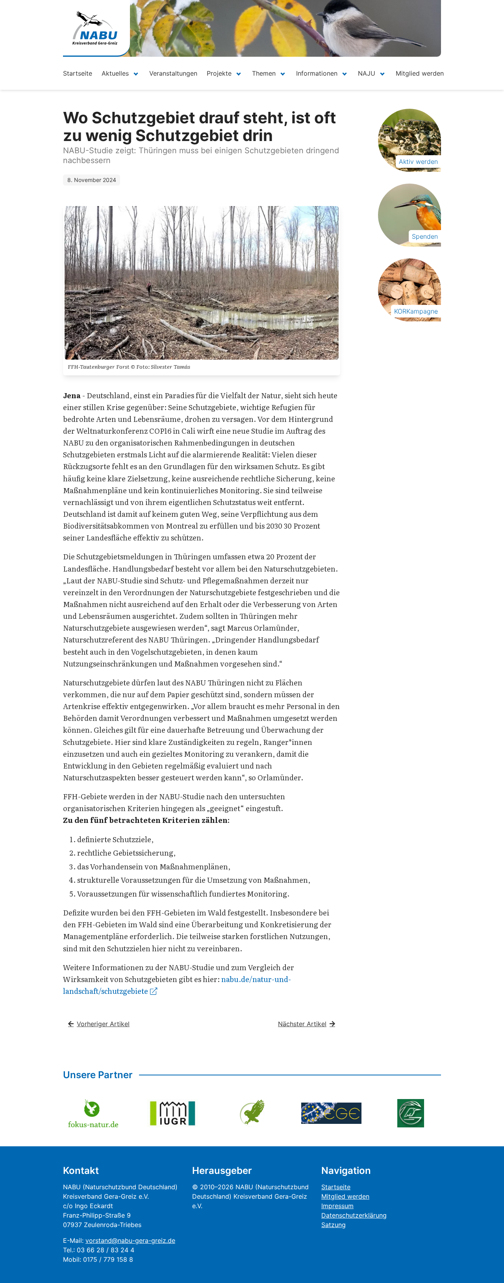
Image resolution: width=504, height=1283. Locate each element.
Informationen (316, 73)
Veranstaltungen (173, 73)
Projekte (219, 73)
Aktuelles (115, 73)
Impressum (337, 1206)
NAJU (366, 73)
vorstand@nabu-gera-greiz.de (130, 1240)
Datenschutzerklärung (354, 1215)
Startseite (77, 73)
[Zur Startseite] (94, 28)
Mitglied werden (420, 73)
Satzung (333, 1225)
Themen (264, 73)
